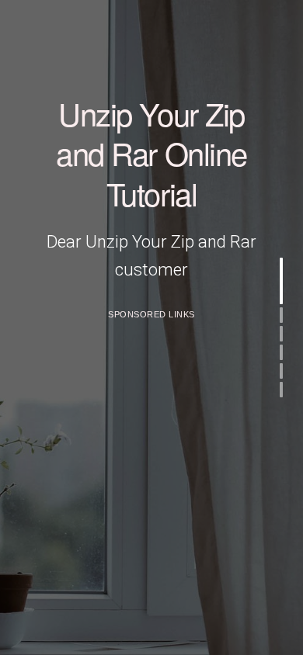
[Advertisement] (151, 479)
